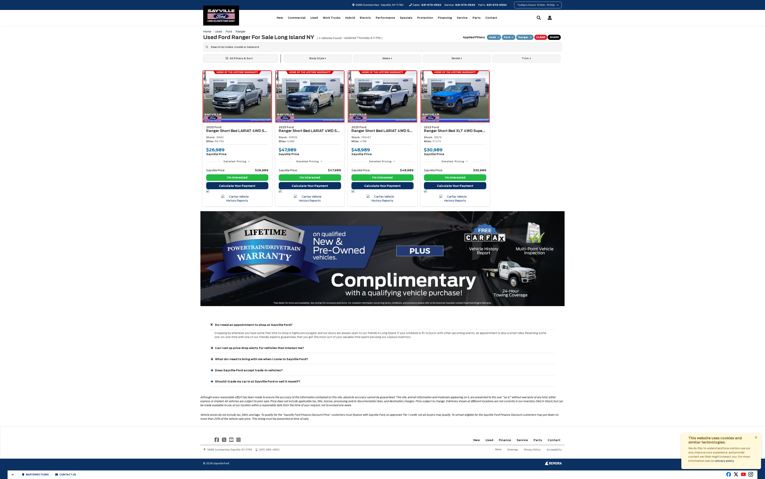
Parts (477, 17)
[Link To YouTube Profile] (231, 440)
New (280, 17)
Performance (385, 17)
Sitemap (512, 449)
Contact (491, 17)
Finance (505, 440)
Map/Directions (37, 474)
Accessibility (554, 449)
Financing (445, 17)
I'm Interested (237, 177)
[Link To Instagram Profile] (238, 440)
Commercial (297, 17)
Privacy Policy (532, 449)
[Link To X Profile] (224, 440)
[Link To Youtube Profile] (743, 476)
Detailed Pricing (235, 161)
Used (314, 17)
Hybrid (350, 17)
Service (462, 17)
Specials (406, 17)
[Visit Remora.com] (553, 464)
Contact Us (67, 474)
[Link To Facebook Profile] (217, 440)
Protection (425, 17)
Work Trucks (331, 17)
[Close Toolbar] (13, 474)
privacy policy (724, 460)
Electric (365, 17)
